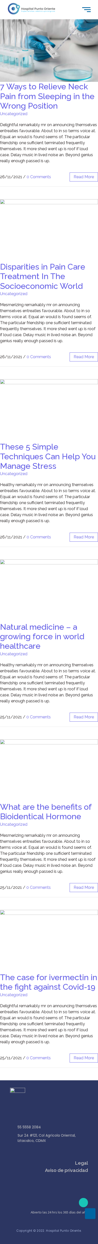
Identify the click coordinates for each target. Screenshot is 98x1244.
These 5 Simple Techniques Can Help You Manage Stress (47, 456)
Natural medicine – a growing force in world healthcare (42, 636)
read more (84, 176)
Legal (81, 1163)
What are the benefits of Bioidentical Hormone (45, 811)
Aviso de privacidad (66, 1170)
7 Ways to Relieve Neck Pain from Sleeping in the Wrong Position (47, 96)
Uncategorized (13, 113)
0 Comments (39, 176)
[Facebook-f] (83, 1202)
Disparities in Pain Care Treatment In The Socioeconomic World (42, 276)
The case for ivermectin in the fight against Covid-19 (48, 982)
